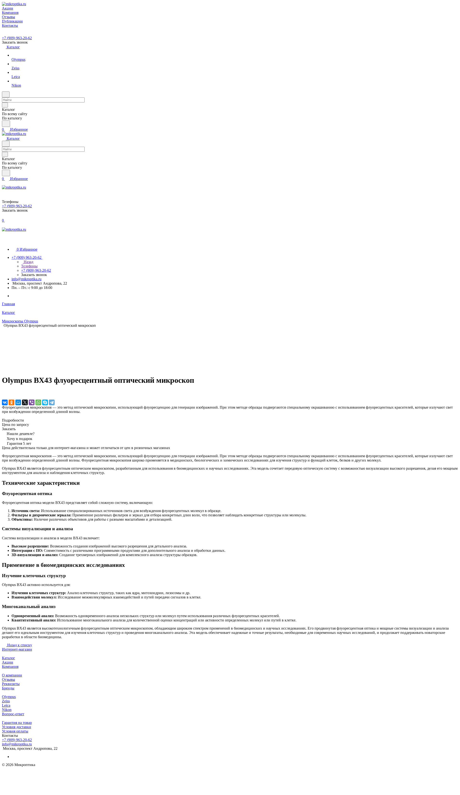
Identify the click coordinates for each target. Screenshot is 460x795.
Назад (28, 262)
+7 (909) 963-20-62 (17, 38)
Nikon (7, 710)
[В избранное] (4, 392)
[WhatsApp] (38, 402)
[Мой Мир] (18, 402)
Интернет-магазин (17, 649)
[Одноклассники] (11, 402)
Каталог (8, 658)
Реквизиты (11, 684)
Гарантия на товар (17, 723)
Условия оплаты (15, 731)
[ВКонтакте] (5, 402)
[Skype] (45, 402)
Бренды (8, 688)
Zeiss (6, 701)
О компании (12, 675)
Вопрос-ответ (13, 714)
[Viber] (31, 402)
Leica (6, 705)
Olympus (9, 697)
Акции (7, 662)
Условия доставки (16, 727)
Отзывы (8, 679)
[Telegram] (52, 402)
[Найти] (6, 123)
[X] (25, 402)
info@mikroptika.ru (26, 279)
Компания (10, 667)
